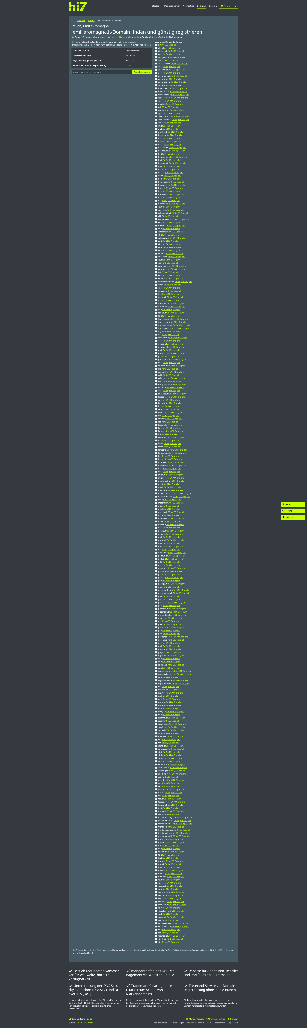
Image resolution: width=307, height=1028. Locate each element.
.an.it (169, 66)
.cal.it (169, 375)
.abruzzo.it (171, 51)
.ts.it (169, 855)
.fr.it (168, 334)
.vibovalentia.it (173, 926)
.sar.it (169, 721)
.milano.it (171, 478)
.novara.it (171, 540)
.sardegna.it (172, 724)
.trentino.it (171, 826)
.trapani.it (171, 811)
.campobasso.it (173, 219)
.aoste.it (170, 85)
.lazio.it (170, 412)
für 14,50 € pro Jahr (168, 44)
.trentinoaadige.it (174, 830)
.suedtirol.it (172, 774)
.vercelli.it (171, 911)
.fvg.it (169, 331)
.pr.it (169, 574)
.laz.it (169, 409)
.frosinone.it (172, 337)
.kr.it (168, 272)
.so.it (169, 761)
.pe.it (169, 599)
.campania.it (172, 384)
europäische (119, 37)
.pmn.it (170, 618)
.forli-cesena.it (173, 319)
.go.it (169, 350)
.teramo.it (171, 789)
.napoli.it (170, 534)
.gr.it (169, 356)
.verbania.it (172, 904)
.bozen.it (170, 188)
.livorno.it (171, 437)
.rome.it (170, 705)
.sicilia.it (170, 755)
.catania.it (171, 231)
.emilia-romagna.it (175, 281)
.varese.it (171, 886)
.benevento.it (173, 157)
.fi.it (168, 300)
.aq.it (169, 390)
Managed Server (172, 6)
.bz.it (169, 191)
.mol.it (169, 521)
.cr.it (168, 263)
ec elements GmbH (84, 1022)
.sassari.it (171, 730)
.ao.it (169, 73)
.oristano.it (172, 552)
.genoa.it (171, 344)
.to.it (169, 858)
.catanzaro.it (172, 238)
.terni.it (170, 792)
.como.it (170, 253)
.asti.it (169, 122)
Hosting (288, 511)
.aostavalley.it (173, 82)
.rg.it (169, 658)
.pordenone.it (173, 636)
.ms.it (169, 499)
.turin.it (170, 864)
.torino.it (170, 861)
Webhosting (188, 6)
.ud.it (169, 867)
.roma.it (170, 702)
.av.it (169, 129)
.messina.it (171, 512)
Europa (91, 20)
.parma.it (171, 571)
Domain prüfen (141, 72)
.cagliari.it (171, 210)
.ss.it (169, 733)
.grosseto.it (172, 359)
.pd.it (169, 562)
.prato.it (170, 649)
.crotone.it (171, 269)
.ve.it (169, 889)
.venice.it (171, 895)
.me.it (169, 509)
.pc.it (169, 605)
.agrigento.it (172, 57)
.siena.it (170, 745)
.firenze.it (171, 303)
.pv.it (169, 580)
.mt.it (169, 506)
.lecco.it (170, 425)
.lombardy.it (172, 453)
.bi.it (169, 169)
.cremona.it (172, 266)
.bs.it (169, 197)
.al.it (168, 60)
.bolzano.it (171, 185)
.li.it (168, 434)
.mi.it (169, 471)
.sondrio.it (171, 764)
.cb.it (169, 222)
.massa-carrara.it (174, 493)
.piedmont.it (172, 612)
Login (214, 6)
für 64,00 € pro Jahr (172, 48)
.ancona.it (171, 69)
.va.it (169, 879)
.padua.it (171, 559)
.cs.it (169, 259)
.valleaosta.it (172, 91)
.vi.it (168, 932)
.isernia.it (171, 372)
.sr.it (168, 777)
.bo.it (169, 178)
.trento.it (171, 839)
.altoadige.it (172, 770)
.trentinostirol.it (174, 833)
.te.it (169, 786)
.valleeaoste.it (173, 97)
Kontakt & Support (195, 1022)
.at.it (169, 126)
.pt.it (169, 630)
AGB (209, 1022)
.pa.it (169, 565)
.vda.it (169, 101)
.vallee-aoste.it (173, 94)
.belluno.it (171, 150)
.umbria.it (171, 876)
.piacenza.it (172, 608)
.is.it (168, 369)
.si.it (168, 742)
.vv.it (169, 929)
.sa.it (169, 714)
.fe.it (169, 294)
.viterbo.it (171, 939)
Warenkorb (229, 6)
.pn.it (169, 633)
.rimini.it (170, 693)
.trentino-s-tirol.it (174, 820)
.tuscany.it (171, 805)
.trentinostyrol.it (174, 836)
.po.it (169, 646)
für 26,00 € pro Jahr (171, 191)
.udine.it (170, 870)
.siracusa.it (171, 749)
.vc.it (169, 914)
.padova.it (171, 555)
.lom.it (169, 446)
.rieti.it (169, 689)
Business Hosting (217, 1019)
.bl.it (169, 154)
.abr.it (169, 48)
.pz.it (169, 643)
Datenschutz (219, 1022)
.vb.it (169, 907)
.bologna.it (171, 182)
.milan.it (170, 474)
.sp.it (169, 400)
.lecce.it (170, 418)
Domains (201, 6)
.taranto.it (171, 780)
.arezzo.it (171, 110)
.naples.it (171, 531)
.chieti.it (170, 247)
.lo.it (169, 440)
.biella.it (170, 172)
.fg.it (169, 309)
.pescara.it (171, 602)
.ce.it (169, 228)
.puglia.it (170, 104)
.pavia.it (170, 577)
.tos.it (169, 798)
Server (288, 504)
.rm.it (169, 699)
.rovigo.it (171, 711)
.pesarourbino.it (174, 593)
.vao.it (169, 883)
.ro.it (169, 708)
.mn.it (169, 484)
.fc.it (169, 316)
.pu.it (169, 596)
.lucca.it (170, 459)
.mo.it (169, 515)
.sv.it (169, 739)
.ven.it (169, 898)
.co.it (169, 250)
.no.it (169, 537)
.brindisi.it (171, 203)
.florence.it (171, 306)
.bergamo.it (172, 163)
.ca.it (169, 207)
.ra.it (169, 661)
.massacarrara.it (174, 496)
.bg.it (169, 166)
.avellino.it (171, 132)
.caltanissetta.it (173, 213)
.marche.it (171, 490)
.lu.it (169, 456)
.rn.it (169, 696)
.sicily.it (170, 758)
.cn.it (169, 275)
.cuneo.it (170, 278)
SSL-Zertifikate (160, 1022)
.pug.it (169, 652)
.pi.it (169, 621)
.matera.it (171, 502)
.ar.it (168, 107)
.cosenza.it (171, 256)
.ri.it (168, 686)
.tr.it (168, 795)
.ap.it (169, 113)
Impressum (233, 1022)
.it (167, 44)
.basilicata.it (172, 147)
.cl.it (168, 216)
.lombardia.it (172, 450)
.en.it (169, 288)
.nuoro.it (170, 546)
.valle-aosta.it (173, 88)
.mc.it (169, 468)
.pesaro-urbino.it (174, 590)
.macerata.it (172, 465)
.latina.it (170, 403)
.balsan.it (171, 135)
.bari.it (169, 141)
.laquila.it (171, 387)
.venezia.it (171, 892)
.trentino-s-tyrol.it (175, 823)
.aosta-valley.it (173, 76)
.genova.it (171, 347)
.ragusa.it (171, 655)
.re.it (169, 677)
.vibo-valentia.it (173, 923)
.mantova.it (172, 481)
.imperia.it (171, 365)
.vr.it (168, 920)
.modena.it (171, 518)
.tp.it (169, 808)
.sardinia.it (171, 727)
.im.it (169, 362)
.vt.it (169, 942)
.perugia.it (171, 583)
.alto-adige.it (172, 767)
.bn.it (169, 160)
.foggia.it (171, 312)
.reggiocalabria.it (174, 674)
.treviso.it (171, 842)
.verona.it (171, 917)
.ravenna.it (171, 664)
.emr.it (169, 284)
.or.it (169, 549)
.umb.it (170, 873)
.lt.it (168, 406)
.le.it (168, 415)
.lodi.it (169, 443)
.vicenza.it (171, 936)
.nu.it (169, 543)
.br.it (169, 200)
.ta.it (169, 783)
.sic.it (169, 752)
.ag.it (169, 54)
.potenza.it (171, 640)
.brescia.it (171, 194)
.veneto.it (171, 901)
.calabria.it (171, 378)
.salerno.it (171, 717)
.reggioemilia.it (173, 683)
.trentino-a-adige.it (175, 817)
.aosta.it (170, 79)
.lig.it (169, 428)
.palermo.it (172, 568)
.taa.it (169, 814)
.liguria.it (171, 431)
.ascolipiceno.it (173, 119)
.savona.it (171, 736)
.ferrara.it (171, 297)
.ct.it (169, 235)
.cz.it (169, 241)
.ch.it (169, 244)
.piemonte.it (172, 615)
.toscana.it (171, 802)
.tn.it (169, 848)
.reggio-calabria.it (175, 671)
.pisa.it (170, 624)
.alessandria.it (173, 63)
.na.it (169, 527)
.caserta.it (171, 225)
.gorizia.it (171, 353)
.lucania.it (171, 462)
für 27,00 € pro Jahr (172, 175)
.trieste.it (171, 851)
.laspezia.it (171, 397)
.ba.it (169, 138)
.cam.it (170, 381)
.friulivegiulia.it (173, 328)
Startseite (156, 6)
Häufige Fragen (177, 1022)
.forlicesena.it (173, 322)
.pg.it (169, 587)
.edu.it (169, 175)
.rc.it (169, 668)
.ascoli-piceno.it (174, 116)
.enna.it (170, 291)
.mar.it (169, 487)
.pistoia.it (171, 627)
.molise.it (171, 524)
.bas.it (169, 144)
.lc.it (168, 421)
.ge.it (169, 340)
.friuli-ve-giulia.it (174, 325)
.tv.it (168, 845)
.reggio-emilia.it (174, 680)
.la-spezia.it (172, 393)
